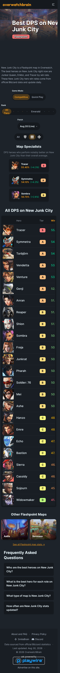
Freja (19, 347)
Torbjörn (22, 253)
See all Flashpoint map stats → (29, 544)
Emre (20, 429)
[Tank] (25, 137)
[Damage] (32, 137)
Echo (19, 441)
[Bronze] (13, 111)
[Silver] (18, 111)
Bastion (21, 453)
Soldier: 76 (23, 382)
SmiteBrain (23, 639)
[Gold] (22, 111)
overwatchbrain (17, 4)
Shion (20, 324)
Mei (18, 394)
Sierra (20, 464)
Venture (22, 277)
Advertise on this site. (29, 667)
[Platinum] (27, 111)
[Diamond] (44, 111)
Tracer (20, 230)
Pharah (21, 370)
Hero (18, 220)
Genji (19, 288)
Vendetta (22, 265)
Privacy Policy (39, 634)
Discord (39, 639)
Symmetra (23, 241)
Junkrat (21, 359)
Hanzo (20, 417)
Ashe (20, 406)
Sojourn (21, 488)
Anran (20, 300)
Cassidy (21, 476)
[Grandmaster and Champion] (53, 111)
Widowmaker (25, 500)
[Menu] (53, 4)
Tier (42, 220)
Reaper (21, 312)
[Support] (39, 137)
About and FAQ (19, 634)
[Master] (49, 111)
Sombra (21, 335)
